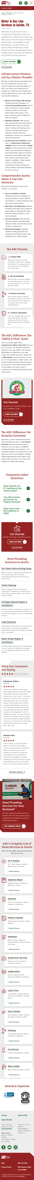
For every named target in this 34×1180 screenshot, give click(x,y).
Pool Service (13, 1049)
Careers (4, 1115)
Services (14, 871)
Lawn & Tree (13, 990)
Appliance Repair (15, 880)
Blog (3, 1163)
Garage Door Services (17, 957)
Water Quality (14, 1066)
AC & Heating (13, 861)
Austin (3, 13)
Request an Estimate (9, 61)
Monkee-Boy (21, 1176)
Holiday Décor (14, 971)
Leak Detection (8, 622)
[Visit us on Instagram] (16, 1147)
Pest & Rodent (14, 1011)
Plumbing (9, 13)
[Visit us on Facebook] (3, 1147)
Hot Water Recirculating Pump (16, 568)
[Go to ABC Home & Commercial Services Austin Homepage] (6, 3)
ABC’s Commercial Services (12, 826)
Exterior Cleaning (15, 917)
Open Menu (31, 3)
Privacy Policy (6, 1167)
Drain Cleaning (8, 585)
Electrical (12, 899)
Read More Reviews (16, 772)
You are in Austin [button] (7, 8)
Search (20, 3)
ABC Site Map (22, 1163)
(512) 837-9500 (26, 3)
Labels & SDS (22, 1115)
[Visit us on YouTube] (9, 1147)
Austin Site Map (6, 1120)
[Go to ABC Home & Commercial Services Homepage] (17, 1157)
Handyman (12, 936)
